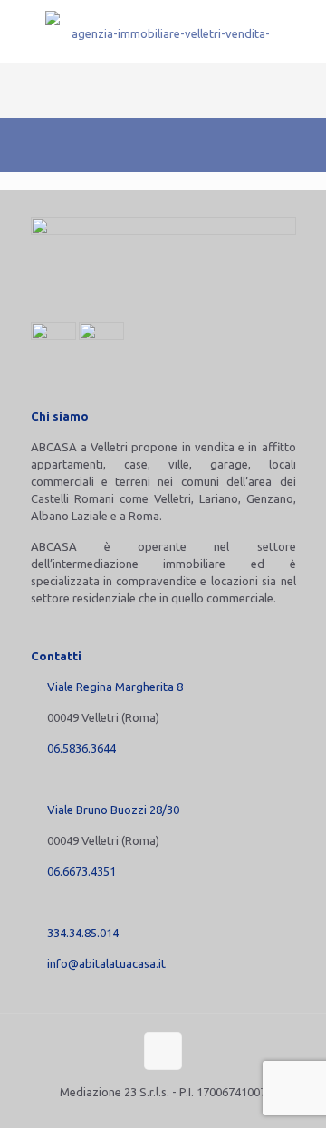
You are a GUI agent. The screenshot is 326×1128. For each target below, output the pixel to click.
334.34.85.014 (83, 932)
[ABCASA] (163, 31)
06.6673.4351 (81, 871)
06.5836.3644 (81, 748)
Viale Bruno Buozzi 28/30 (113, 809)
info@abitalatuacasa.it (106, 963)
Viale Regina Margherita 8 (115, 686)
